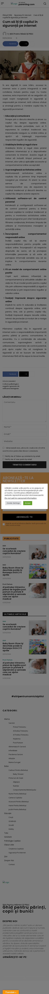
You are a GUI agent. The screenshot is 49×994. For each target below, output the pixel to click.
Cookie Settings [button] (13, 503)
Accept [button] (28, 503)
